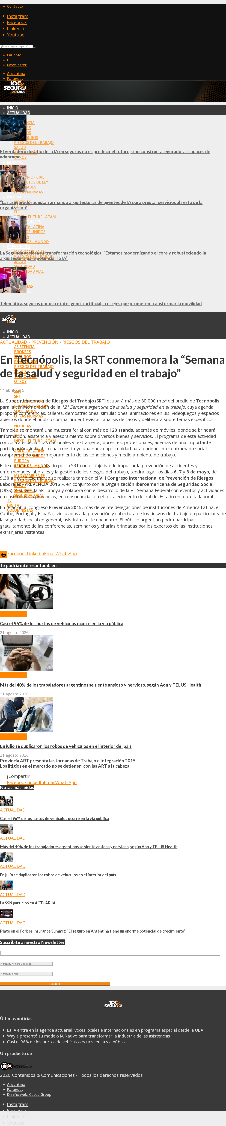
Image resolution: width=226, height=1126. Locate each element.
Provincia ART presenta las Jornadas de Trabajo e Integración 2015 (68, 760)
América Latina (29, 226)
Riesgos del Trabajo (34, 142)
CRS (10, 59)
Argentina (16, 73)
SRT (17, 396)
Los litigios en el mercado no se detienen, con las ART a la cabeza (64, 765)
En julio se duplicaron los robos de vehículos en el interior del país (66, 746)
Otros (20, 381)
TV (9, 500)
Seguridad (24, 266)
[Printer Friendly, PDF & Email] (3, 554)
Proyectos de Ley (31, 182)
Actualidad (18, 112)
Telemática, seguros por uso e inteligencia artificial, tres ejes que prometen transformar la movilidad (101, 303)
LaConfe (14, 54)
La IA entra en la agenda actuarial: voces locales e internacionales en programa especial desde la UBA (105, 1030)
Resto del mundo (31, 241)
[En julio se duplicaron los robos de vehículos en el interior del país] (26, 730)
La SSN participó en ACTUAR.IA (28, 903)
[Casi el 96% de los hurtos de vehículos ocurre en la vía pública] (26, 608)
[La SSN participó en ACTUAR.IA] (6, 888)
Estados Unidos (29, 231)
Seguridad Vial (29, 271)
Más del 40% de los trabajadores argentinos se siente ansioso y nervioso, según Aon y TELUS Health (100, 684)
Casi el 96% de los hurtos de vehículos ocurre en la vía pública (61, 623)
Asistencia (24, 346)
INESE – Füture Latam (35, 216)
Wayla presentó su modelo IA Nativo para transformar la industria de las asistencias (88, 1036)
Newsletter (17, 64)
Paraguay (15, 78)
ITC (17, 211)
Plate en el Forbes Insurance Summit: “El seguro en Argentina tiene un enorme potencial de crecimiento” (93, 931)
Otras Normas (28, 192)
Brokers (22, 351)
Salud (20, 147)
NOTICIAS (22, 426)
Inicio (12, 107)
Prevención (18, 246)
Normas (15, 162)
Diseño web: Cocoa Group (29, 1094)
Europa (21, 460)
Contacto (15, 6)
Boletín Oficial (29, 177)
